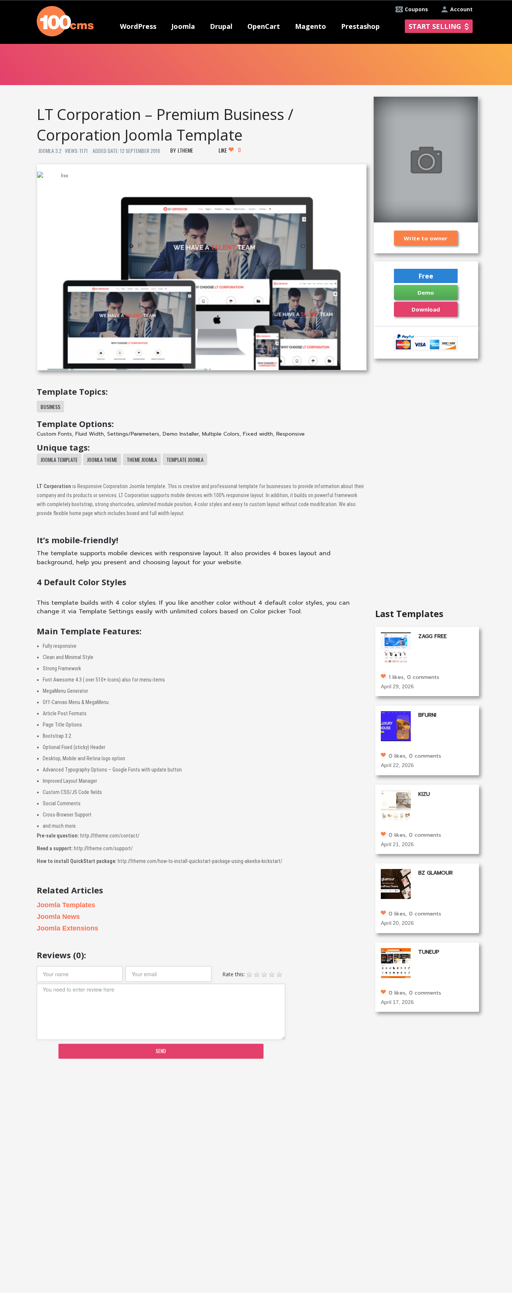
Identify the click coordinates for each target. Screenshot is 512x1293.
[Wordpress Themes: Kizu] (396, 804)
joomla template (59, 459)
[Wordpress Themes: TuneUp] (396, 962)
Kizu (424, 794)
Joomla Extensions (67, 928)
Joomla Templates (66, 905)
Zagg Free (432, 636)
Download (426, 309)
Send (161, 1051)
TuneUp (428, 952)
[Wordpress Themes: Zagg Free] (396, 646)
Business (50, 407)
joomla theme (102, 459)
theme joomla (142, 459)
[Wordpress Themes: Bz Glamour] (396, 883)
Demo (426, 292)
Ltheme (185, 150)
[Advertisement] (201, 1122)
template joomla (185, 459)
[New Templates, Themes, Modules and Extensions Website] (65, 20)
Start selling (435, 26)
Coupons (416, 9)
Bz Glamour (435, 873)
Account (461, 9)
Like (230, 150)
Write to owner (426, 238)
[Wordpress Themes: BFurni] (396, 725)
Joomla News (58, 916)
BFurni (427, 715)
